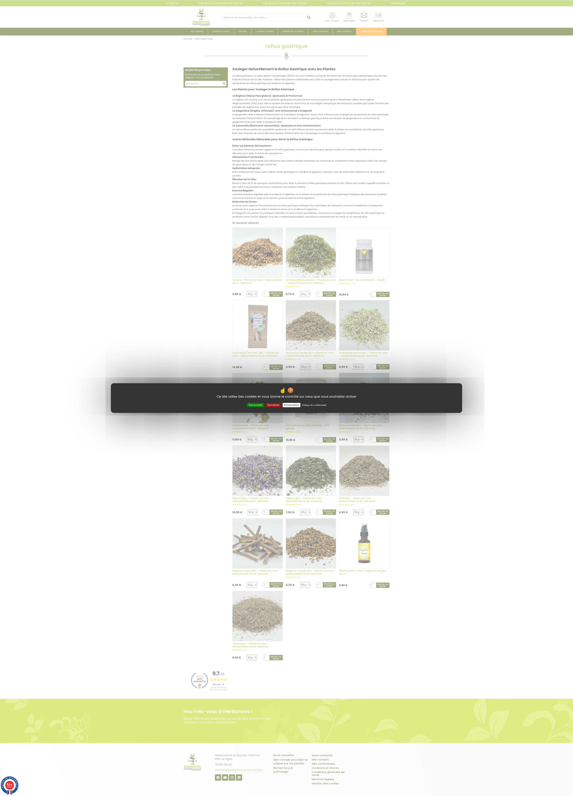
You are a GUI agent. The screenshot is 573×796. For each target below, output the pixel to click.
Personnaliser (291, 405)
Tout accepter (255, 405)
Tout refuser (273, 405)
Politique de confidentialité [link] (314, 405)
